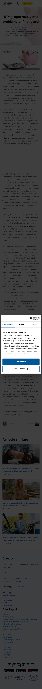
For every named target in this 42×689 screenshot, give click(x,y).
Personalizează (20, 369)
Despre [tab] (34, 324)
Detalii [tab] (21, 324)
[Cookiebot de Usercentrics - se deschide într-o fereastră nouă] (30, 318)
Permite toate (21, 362)
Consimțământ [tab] (8, 324)
